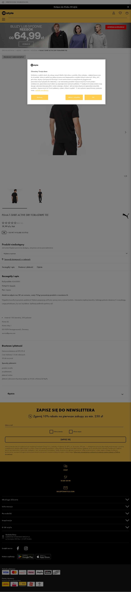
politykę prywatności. (41, 90)
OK (93, 97)
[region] (66, 82)
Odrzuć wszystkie (74, 97)
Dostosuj (39, 97)
